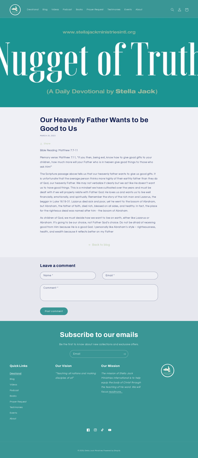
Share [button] (47, 143)
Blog (12, 379)
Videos (13, 385)
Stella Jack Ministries (94, 450)
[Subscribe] (124, 354)
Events (13, 413)
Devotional (16, 373)
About (13, 418)
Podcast (14, 390)
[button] (172, 9)
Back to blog (101, 244)
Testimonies (16, 407)
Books (13, 396)
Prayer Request (18, 402)
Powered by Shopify (111, 450)
